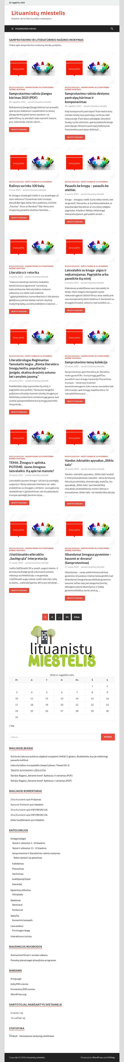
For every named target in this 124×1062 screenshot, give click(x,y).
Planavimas (18, 868)
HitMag (110, 1057)
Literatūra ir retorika (24, 272)
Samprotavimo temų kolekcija (86, 362)
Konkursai (17, 909)
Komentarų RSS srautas (23, 989)
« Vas (11, 725)
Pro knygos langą (21, 930)
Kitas (77, 616)
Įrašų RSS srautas (19, 983)
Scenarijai (17, 884)
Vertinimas (17, 873)
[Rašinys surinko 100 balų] (34, 162)
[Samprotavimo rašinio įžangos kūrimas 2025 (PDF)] (34, 68)
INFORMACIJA (39, 809)
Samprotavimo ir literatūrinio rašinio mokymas (36, 853)
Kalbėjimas (18, 863)
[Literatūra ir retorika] (34, 247)
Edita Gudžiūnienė (20, 819)
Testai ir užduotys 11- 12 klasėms (29, 848)
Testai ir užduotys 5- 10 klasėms (28, 842)
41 (67, 616)
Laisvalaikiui (17, 926)
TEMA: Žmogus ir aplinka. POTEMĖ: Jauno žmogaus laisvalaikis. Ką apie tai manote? (31, 467)
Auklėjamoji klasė (21, 878)
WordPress (97, 1057)
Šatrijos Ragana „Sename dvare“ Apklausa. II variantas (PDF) (42, 775)
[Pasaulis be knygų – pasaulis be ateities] (90, 162)
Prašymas (36, 799)
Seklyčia (15, 915)
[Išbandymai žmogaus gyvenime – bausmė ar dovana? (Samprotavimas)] (90, 529)
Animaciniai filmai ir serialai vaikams (29, 955)
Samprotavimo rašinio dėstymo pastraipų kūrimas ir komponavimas (87, 98)
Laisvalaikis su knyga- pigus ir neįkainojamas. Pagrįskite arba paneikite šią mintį (86, 274)
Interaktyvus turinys (21, 936)
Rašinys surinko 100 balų (26, 186)
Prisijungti (16, 978)
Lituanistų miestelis (38, 13)
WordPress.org (18, 994)
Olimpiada (17, 894)
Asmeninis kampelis (22, 920)
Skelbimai (16, 900)
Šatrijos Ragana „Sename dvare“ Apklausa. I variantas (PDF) (41, 780)
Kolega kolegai (16, 87)
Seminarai (17, 904)
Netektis (38, 804)
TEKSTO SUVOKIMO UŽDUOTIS (28, 770)
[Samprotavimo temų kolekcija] (90, 337)
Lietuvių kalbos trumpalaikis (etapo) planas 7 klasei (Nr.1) (40, 765)
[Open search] (112, 28)
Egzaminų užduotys (21, 890)
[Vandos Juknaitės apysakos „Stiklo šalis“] (90, 437)
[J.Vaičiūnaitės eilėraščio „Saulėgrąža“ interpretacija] (34, 529)
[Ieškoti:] (62, 737)
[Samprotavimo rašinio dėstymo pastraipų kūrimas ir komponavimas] (90, 68)
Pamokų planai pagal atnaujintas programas (33, 960)
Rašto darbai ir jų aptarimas (38, 182)
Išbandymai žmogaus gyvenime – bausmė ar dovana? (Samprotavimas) (88, 558)
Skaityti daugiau (18, 129)
